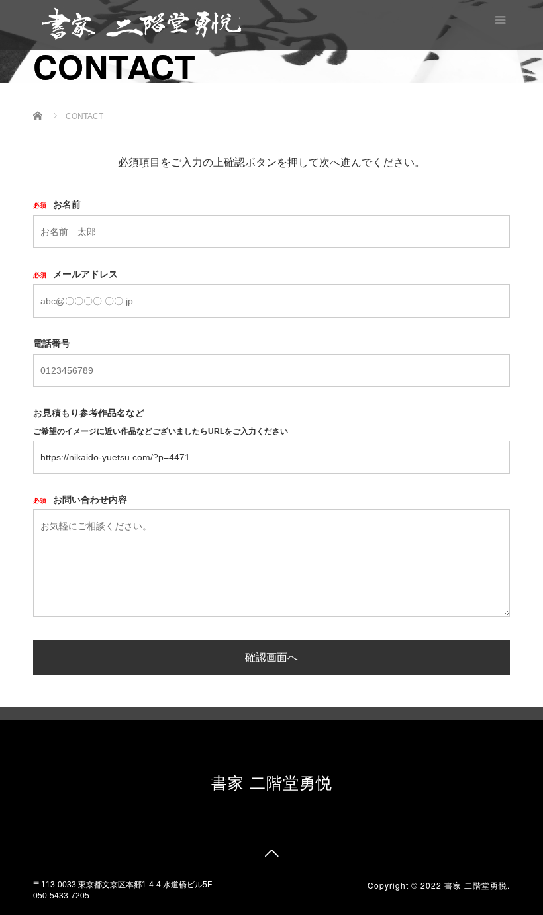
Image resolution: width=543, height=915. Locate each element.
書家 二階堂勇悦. (477, 885)
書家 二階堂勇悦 (271, 781)
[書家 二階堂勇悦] (141, 22)
